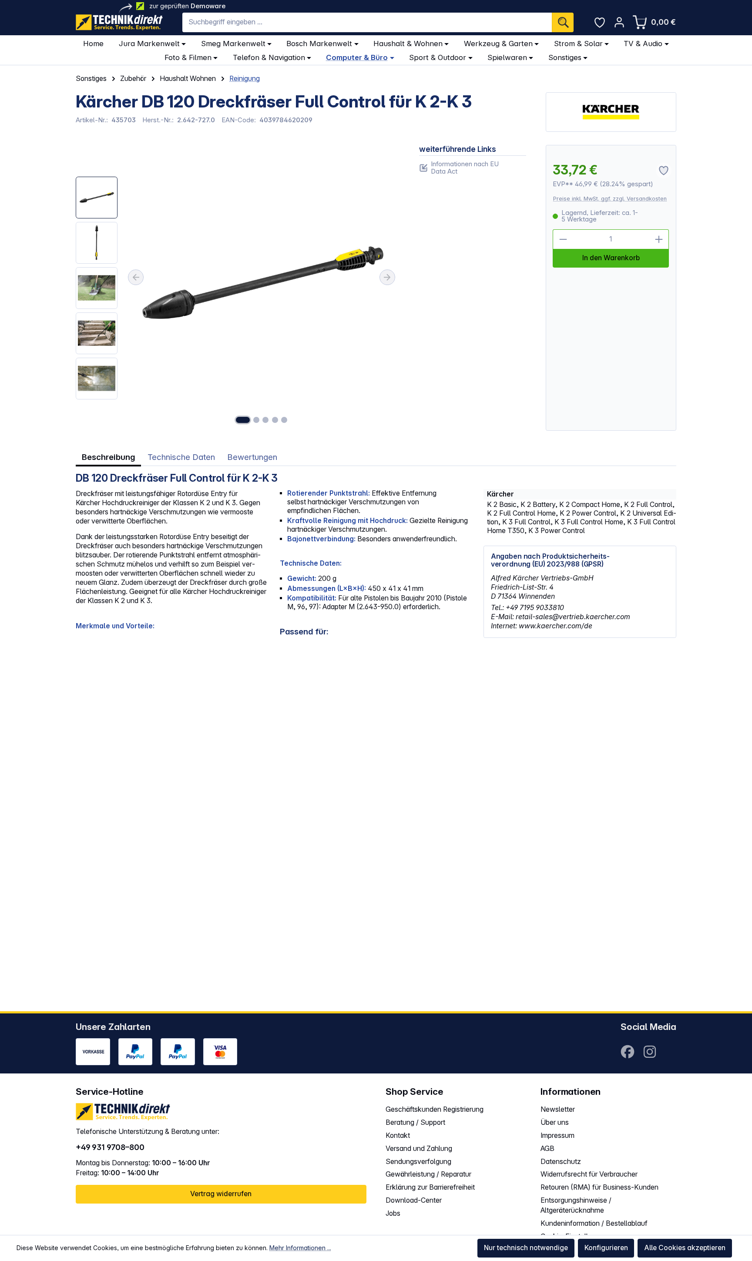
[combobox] (367, 22)
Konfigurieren (606, 1248)
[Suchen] (563, 22)
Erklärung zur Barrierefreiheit (430, 1187)
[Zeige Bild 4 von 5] (275, 420)
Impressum (557, 1135)
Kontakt (398, 1135)
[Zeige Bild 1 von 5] (243, 420)
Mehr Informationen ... (300, 1247)
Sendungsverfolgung (418, 1161)
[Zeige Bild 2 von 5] (256, 420)
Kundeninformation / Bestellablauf (594, 1223)
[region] (238, 288)
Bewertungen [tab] (252, 457)
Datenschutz (560, 1161)
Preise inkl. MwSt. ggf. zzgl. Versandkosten (610, 198)
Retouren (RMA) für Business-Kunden (599, 1187)
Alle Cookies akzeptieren (684, 1248)
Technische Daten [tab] (181, 457)
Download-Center (414, 1200)
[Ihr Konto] (619, 22)
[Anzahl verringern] (563, 239)
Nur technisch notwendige (526, 1248)
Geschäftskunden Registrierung (434, 1109)
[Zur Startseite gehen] (119, 22)
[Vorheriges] (136, 277)
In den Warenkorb (611, 258)
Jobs (393, 1213)
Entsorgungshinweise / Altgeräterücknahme (575, 1205)
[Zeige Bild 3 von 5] (265, 420)
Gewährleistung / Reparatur (428, 1174)
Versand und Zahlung (419, 1148)
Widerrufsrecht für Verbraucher (589, 1174)
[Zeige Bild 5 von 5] (284, 420)
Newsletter (557, 1109)
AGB (547, 1148)
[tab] (108, 457)
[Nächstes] (387, 277)
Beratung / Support (415, 1122)
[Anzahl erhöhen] (659, 239)
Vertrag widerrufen (221, 1194)
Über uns (554, 1122)
